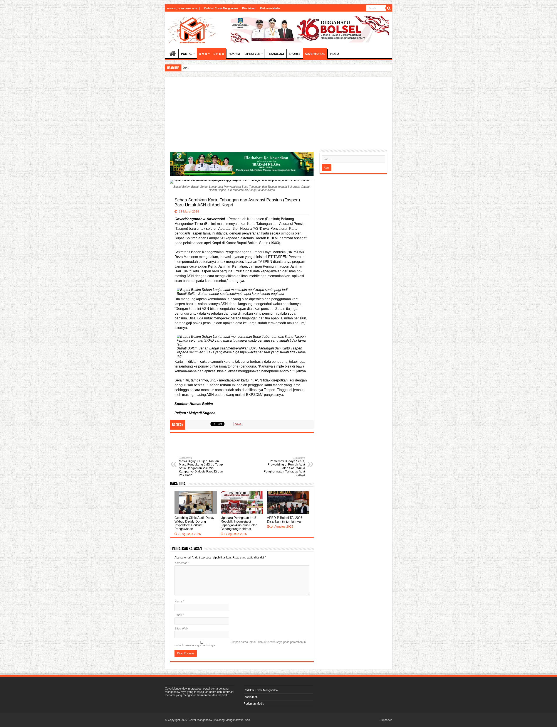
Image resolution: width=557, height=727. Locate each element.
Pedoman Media (270, 8)
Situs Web (181, 628)
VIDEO (334, 54)
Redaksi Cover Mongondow (221, 8)
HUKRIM (234, 54)
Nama (179, 601)
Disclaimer (249, 8)
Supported (385, 720)
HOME (172, 53)
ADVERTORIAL (315, 54)
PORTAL (186, 54)
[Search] (389, 8)
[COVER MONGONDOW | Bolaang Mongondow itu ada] (192, 29)
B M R (203, 54)
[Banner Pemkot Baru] (310, 29)
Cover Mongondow (200, 720)
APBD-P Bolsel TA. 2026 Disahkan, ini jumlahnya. (213, 67)
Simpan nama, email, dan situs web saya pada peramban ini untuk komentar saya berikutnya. (240, 643)
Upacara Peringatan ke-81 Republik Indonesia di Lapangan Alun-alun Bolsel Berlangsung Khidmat (239, 523)
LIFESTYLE (252, 54)
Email (179, 615)
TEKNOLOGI (275, 54)
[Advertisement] (278, 114)
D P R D (218, 54)
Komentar (181, 563)
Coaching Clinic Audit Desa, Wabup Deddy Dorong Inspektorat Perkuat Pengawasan (194, 523)
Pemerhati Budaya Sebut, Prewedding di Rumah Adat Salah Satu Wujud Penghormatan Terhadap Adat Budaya (284, 467)
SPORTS (294, 54)
